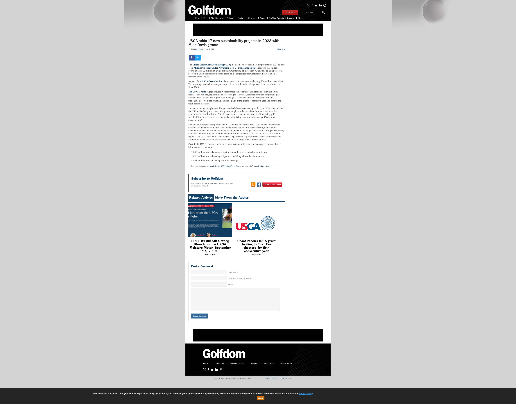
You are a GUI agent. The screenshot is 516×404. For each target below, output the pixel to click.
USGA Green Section (212, 81)
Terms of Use (285, 378)
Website (230, 284)
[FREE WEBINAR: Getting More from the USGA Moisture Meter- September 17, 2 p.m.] (210, 220)
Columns (230, 18)
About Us (206, 363)
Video (205, 18)
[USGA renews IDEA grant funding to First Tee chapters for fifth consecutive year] (256, 220)
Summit (276, 18)
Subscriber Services (237, 363)
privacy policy (306, 393)
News (197, 18)
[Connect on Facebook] (259, 184)
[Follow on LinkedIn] (320, 6)
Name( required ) (233, 272)
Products (241, 18)
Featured (255, 166)
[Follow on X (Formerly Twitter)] (308, 6)
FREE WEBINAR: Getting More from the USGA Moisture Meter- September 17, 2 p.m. (210, 246)
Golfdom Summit (286, 363)
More (300, 18)
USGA (223, 166)
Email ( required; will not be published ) (240, 278)
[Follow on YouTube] (315, 6)
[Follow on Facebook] (311, 6)
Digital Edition (269, 363)
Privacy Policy (271, 378)
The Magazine (217, 18)
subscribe (289, 12)
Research (252, 18)
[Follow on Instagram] (324, 6)
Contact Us (220, 363)
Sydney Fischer (198, 49)
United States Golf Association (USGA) (212, 64)
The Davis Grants (197, 91)
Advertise (291, 18)
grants (212, 166)
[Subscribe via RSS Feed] (253, 184)
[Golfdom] (224, 359)
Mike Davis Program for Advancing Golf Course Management (224, 68)
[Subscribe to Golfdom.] (272, 184)
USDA (217, 166)
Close (260, 398)
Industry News (264, 166)
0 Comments (281, 49)
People (263, 18)
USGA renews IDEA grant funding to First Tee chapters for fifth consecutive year (256, 246)
